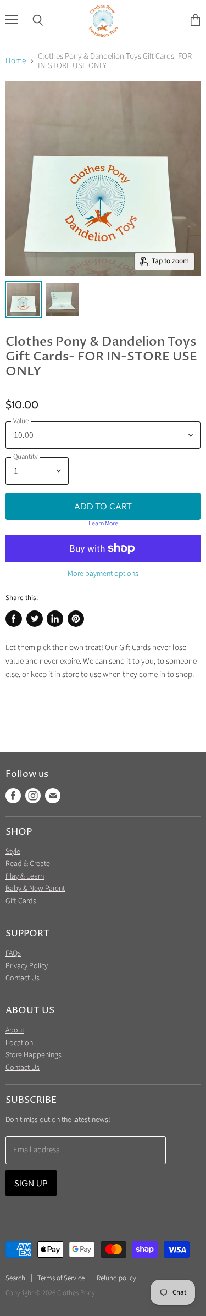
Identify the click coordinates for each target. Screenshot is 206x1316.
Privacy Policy (26, 965)
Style (12, 851)
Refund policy (116, 1278)
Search (15, 1278)
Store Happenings (33, 1055)
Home (15, 60)
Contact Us (22, 978)
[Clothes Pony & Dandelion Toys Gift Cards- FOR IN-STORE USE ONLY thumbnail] (23, 299)
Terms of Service (61, 1278)
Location (19, 1042)
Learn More (103, 523)
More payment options (103, 573)
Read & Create (27, 863)
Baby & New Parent (35, 888)
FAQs (13, 953)
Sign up (31, 1183)
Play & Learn (24, 876)
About (14, 1030)
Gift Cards (20, 901)
